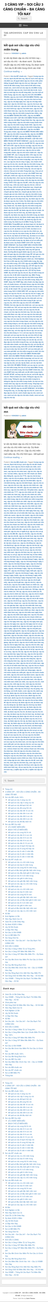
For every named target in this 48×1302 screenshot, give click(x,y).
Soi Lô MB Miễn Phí (12, 935)
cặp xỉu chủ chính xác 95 (28, 492)
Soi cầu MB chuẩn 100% (14, 797)
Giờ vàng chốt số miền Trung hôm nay (21, 247)
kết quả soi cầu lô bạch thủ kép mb (21, 846)
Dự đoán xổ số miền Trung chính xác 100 (23, 238)
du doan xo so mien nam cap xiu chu (17, 728)
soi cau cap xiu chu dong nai (19, 737)
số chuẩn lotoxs (13, 284)
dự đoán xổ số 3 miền (22, 229)
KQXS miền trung (30, 261)
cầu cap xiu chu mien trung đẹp (19, 159)
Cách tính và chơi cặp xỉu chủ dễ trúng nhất (23, 91)
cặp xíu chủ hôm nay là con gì (18, 550)
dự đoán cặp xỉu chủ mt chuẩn (30, 210)
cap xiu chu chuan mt (15, 520)
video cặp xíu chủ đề (28, 760)
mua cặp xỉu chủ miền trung (28, 277)
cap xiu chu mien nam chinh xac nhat (21, 610)
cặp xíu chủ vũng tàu (27, 658)
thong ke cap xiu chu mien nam (15, 755)
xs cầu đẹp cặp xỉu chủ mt (24, 390)
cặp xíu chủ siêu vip (36, 635)
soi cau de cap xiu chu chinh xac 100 (25, 337)
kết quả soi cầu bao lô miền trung (20, 865)
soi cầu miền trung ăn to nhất (27, 351)
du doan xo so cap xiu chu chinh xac (26, 231)
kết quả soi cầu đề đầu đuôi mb (19, 821)
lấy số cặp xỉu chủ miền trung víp (16, 266)
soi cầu (28, 296)
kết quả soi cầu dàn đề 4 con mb (20, 813)
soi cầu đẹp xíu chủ (26, 344)
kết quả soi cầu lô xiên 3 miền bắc (21, 854)
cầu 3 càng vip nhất (22, 155)
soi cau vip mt (32, 365)
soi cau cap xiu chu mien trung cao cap (25, 319)
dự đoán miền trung (17, 226)
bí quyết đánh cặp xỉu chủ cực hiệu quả (23, 83)
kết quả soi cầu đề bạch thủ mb (19, 805)
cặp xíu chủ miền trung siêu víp (18, 134)
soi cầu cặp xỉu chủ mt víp (24, 330)
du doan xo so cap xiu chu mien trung (23, 232)
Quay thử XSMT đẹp (16, 282)
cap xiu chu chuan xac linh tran (15, 524)
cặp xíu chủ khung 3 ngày (24, 573)
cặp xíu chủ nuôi (26, 626)
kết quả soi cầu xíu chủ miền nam (20, 889)
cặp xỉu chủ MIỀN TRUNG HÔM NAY (23, 128)
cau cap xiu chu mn (33, 681)
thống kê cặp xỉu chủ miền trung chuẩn (18, 381)
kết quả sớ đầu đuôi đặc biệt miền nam (22, 908)
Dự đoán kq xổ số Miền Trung (23, 222)
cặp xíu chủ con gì (36, 531)
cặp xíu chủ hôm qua (33, 557)
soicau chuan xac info (15, 749)
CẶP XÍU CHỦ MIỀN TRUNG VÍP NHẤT (17, 138)
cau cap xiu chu (26, 677)
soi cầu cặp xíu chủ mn (22, 744)
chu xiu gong (35, 688)
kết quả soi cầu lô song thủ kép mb (21, 848)
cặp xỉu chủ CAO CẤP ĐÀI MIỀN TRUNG (24, 97)
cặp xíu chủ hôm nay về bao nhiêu (30, 554)
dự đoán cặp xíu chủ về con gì (28, 716)
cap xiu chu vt (14, 658)
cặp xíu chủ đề (13, 536)
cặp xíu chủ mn (12, 617)
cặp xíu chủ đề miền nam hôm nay (24, 538)
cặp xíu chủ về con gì (11, 649)
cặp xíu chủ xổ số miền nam (30, 663)
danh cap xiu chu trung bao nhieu (24, 698)
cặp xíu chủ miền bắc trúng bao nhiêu (17, 608)
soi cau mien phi (34, 349)
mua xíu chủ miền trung (26, 279)
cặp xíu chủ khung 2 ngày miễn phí (23, 571)
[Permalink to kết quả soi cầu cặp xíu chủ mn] (23, 440)
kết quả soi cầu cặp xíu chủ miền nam (22, 911)
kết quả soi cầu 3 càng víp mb (19, 800)
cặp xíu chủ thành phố (24, 640)
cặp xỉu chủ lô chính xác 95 (32, 591)
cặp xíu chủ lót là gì (14, 601)
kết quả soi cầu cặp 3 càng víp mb (21, 802)
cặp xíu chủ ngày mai (11, 624)
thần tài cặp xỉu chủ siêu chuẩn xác (26, 751)
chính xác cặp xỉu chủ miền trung (23, 175)
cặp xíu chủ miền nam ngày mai (18, 614)
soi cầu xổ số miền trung (13, 370)
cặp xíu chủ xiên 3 (27, 661)
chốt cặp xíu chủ (19, 684)
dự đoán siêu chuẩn (32, 226)
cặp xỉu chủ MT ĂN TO (27, 143)
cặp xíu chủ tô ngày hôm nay (14, 644)
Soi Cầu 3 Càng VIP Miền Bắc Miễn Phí (20, 951)
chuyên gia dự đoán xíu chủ (31, 192)
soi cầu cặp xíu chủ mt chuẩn (31, 326)
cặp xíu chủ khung (18, 566)
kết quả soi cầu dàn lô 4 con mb (20, 835)
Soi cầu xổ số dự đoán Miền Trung (30, 367)
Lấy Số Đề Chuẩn (11, 927)
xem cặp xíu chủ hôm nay (19, 762)
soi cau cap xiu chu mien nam (14, 742)
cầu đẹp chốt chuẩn (31, 166)
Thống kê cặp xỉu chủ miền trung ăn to (26, 379)
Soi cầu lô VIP (22, 349)
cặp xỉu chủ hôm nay (18, 104)
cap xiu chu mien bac (29, 601)
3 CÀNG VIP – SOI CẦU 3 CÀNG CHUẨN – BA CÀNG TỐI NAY (24, 9)
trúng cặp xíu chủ (13, 760)
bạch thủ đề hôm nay (17, 78)
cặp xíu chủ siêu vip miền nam (15, 638)
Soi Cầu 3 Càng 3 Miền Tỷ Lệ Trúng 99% (20, 948)
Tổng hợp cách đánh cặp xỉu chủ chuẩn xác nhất (23, 384)
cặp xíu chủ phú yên (34, 628)
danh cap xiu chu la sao (19, 695)
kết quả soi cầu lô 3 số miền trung (20, 875)
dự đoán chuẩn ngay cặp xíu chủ (32, 217)
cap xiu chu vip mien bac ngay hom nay (24, 652)
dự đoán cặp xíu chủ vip (16, 721)
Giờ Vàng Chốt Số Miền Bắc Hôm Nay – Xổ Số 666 (24, 975)
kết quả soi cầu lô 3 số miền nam (20, 902)
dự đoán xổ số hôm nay (20, 235)
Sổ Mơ (7, 913)
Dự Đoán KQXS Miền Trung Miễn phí (22, 223)
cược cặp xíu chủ (29, 691)
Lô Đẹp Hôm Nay (11, 929)
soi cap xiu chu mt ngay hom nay (24, 294)
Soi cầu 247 (36, 296)
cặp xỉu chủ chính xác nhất (17, 501)
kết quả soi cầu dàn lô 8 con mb (20, 840)
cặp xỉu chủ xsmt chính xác (27, 152)
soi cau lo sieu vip (10, 349)
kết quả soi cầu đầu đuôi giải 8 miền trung (23, 873)
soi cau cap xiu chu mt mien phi (15, 328)
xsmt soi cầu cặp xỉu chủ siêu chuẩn (20, 395)
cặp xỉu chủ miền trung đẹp (30, 127)
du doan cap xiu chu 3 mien (14, 201)
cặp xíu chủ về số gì (27, 649)
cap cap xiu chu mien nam (17, 471)
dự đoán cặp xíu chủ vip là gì (21, 723)
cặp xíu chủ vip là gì (31, 651)
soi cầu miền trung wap (22, 358)
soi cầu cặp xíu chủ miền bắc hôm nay (28, 739)
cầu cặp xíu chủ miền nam (23, 679)
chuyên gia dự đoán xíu (12, 192)
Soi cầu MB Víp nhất (13, 824)
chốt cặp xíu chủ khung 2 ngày (18, 686)
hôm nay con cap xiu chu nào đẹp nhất (23, 248)
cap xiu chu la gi (33, 104)
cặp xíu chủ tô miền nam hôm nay (31, 642)
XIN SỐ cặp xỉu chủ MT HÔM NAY (23, 388)
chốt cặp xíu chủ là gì (22, 688)
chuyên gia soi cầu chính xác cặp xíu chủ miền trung (23, 194)
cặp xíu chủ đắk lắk (11, 534)
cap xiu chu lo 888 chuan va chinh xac (26, 584)
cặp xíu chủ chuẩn (22, 515)
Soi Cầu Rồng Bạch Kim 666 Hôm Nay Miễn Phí (23, 973)
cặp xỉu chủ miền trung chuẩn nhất (19, 125)
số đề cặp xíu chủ (23, 732)
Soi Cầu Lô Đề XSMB (13, 932)
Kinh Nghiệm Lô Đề (12, 916)
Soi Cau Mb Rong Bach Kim (15, 965)
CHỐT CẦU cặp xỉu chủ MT (18, 182)
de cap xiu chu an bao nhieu (33, 700)
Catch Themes (30, 1298)
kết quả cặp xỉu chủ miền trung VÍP (19, 254)
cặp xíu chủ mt (12, 143)
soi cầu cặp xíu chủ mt (12, 326)
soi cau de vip (31, 340)
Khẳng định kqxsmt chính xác (23, 259)
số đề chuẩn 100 (14, 289)
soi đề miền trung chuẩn (33, 372)
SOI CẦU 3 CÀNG (12, 946)
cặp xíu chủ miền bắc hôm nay (30, 605)
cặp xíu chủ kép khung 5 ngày (19, 564)
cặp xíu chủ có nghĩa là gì (20, 531)
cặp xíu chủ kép (9, 559)
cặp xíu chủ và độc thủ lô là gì (32, 647)
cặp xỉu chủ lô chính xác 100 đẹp (26, 589)
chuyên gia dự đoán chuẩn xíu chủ (27, 189)
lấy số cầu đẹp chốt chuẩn (16, 268)
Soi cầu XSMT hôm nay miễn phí (24, 371)
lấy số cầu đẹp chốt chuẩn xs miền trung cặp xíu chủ (22, 269)
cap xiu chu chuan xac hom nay (23, 521)
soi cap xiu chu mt (15, 293)
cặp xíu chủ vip (17, 651)
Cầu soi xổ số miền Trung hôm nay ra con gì (23, 172)
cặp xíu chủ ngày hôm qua (33, 621)
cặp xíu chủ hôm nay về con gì (15, 557)
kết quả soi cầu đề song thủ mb (19, 808)
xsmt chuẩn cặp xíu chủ (27, 393)
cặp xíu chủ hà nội (32, 545)
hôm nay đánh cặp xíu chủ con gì (25, 730)
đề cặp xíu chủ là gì (11, 702)
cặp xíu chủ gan (19, 545)
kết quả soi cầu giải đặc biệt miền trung (22, 881)
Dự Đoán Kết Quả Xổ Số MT (14, 219)
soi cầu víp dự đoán (22, 363)
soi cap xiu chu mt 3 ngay (31, 293)
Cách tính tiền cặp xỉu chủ (13, 90)
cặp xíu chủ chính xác (31, 485)
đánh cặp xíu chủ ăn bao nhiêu (21, 693)
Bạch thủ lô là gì (16, 464)
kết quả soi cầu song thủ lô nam (20, 894)
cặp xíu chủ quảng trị (23, 633)
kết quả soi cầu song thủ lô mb (19, 832)
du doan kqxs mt (30, 224)
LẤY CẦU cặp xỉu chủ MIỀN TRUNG (31, 263)
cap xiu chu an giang (16, 478)
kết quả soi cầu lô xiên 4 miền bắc (21, 856)
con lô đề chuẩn (16, 691)
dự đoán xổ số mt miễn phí (32, 240)
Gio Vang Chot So (11, 938)
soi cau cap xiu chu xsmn (21, 746)
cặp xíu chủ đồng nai (27, 543)
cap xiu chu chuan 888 (15, 517)
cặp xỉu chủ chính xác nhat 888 (22, 503)
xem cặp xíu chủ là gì (22, 765)
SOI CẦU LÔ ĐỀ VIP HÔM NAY (32, 346)
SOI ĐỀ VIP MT (9, 374)
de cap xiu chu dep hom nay (18, 199)
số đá (6, 289)
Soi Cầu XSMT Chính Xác (31, 370)
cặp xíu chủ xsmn (13, 668)
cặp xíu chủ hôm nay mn (24, 552)
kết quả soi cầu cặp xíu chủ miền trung (22, 883)
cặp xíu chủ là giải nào (16, 582)
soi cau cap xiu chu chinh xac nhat (30, 307)
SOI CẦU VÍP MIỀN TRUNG (17, 365)
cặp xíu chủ (17, 94)
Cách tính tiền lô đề (30, 90)
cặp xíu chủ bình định (27, 480)
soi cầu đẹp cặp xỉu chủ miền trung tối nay (23, 341)
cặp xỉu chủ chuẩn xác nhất (21, 527)
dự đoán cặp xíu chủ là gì (25, 705)
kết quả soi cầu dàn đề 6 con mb (20, 816)
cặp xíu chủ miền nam (25, 108)
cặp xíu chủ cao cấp (15, 485)
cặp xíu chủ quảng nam (29, 631)
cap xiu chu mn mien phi (35, 619)
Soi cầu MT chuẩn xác (19, 76)
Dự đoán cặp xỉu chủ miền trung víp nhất (23, 208)
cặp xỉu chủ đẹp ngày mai (16, 101)
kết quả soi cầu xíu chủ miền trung (21, 862)
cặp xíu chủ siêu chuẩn (19, 635)
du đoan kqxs (37, 725)
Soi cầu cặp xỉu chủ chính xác (21, 305)
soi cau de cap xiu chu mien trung (23, 338)
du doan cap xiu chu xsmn (22, 725)
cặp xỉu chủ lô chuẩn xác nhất (18, 596)
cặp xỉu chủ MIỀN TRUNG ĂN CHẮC (23, 114)
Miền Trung (36, 275)
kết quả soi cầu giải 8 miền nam (20, 905)
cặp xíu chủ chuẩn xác (32, 520)
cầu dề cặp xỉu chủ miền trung (29, 164)
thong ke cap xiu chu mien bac (31, 753)
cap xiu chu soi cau (18, 150)
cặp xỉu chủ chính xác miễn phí (18, 497)
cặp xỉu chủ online (19, 628)
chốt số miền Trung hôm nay (23, 187)
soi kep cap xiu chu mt (23, 374)
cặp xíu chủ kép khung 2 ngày (27, 559)
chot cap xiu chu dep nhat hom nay (29, 178)
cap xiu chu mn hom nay (16, 619)
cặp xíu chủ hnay (22, 547)
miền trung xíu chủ (10, 277)
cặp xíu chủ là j (30, 582)
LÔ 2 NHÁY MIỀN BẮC (16, 827)
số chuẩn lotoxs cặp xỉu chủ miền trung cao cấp (25, 286)
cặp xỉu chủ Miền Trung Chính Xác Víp (21, 120)
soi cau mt (36, 358)
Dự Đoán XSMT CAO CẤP (23, 242)
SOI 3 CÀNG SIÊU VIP (20, 291)
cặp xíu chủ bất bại (12, 480)
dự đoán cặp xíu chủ (36, 199)
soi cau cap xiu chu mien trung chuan (23, 320)
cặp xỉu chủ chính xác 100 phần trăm (24, 490)
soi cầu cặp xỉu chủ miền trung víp (30, 323)
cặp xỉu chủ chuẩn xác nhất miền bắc (22, 528)
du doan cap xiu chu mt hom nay (24, 211)
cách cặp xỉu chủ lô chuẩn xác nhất (23, 467)
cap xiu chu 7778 (20, 476)
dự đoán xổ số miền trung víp (22, 239)
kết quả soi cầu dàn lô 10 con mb (20, 843)
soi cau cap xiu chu (15, 735)
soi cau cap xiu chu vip (19, 335)
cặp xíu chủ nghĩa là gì (12, 626)
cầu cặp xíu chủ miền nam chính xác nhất (23, 680)
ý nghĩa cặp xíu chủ (21, 769)
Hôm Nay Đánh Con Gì (13, 919)
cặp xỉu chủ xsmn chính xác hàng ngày (21, 670)
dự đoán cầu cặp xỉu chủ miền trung (24, 215)
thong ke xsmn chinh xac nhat (21, 758)
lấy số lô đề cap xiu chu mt (18, 272)
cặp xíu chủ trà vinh (32, 644)
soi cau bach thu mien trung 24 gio (23, 300)
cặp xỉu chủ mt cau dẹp (22, 145)
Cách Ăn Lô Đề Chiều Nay (15, 921)
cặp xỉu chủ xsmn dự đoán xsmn (23, 675)
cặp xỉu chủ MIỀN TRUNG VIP (29, 136)
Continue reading (13, 71)
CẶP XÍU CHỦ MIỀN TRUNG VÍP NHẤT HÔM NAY (23, 139)
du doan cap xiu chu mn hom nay (22, 714)
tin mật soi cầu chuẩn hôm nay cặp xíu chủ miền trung (23, 382)
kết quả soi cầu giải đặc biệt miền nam (22, 897)
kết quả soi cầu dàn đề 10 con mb (20, 810)
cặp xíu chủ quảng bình (12, 631)
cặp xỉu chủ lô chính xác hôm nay (16, 594)
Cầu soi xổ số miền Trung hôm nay (22, 171)
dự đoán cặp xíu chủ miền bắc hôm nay (22, 706)
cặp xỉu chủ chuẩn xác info (34, 522)
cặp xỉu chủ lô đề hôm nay (30, 106)
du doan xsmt (9, 242)
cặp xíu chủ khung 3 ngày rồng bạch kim (21, 577)
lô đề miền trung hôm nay (22, 275)
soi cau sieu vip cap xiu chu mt (27, 360)
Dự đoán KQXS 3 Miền (13, 924)
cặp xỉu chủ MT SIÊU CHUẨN (21, 148)
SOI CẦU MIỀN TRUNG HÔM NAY (21, 356)
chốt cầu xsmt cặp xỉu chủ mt (24, 185)
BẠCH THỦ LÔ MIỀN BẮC (18, 829)
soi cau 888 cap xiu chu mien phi (24, 298)
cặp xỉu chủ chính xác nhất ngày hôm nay (25, 510)
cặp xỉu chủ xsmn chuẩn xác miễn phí (22, 671)
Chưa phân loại (10, 1002)
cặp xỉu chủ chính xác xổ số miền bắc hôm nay (23, 511)
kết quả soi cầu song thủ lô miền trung (22, 867)
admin (24, 53)
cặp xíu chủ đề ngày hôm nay (22, 540)
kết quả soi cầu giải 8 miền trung (20, 878)
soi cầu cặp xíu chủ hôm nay (19, 312)
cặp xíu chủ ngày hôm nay (13, 621)
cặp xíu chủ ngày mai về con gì (31, 624)
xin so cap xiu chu (24, 767)
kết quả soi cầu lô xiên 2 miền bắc (21, 851)
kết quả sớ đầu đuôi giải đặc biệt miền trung (24, 870)
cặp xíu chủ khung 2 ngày (17, 568)
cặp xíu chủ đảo (24, 534)
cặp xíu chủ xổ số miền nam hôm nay (24, 664)
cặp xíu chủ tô (14, 642)
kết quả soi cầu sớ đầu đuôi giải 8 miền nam (24, 900)
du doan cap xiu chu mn (16, 712)
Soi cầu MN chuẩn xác (19, 462)
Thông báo (9, 1075)
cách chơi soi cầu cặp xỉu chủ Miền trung (27, 88)
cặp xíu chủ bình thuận (24, 483)
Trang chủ (8, 789)
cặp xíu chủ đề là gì (26, 536)
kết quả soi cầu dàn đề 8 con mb (20, 819)
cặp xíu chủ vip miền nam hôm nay (20, 656)
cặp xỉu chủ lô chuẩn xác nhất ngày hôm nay (22, 597)
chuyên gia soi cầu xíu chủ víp (15, 196)
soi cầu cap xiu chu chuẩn (13, 309)
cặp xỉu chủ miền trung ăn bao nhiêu (25, 113)
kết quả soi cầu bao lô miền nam (20, 892)
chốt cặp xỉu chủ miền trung (14, 180)
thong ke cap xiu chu (11, 753)
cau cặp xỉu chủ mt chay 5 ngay (18, 162)
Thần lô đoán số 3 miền (18, 376)
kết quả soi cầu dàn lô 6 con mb (20, 837)
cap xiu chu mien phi (26, 111)
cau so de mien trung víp (21, 168)
